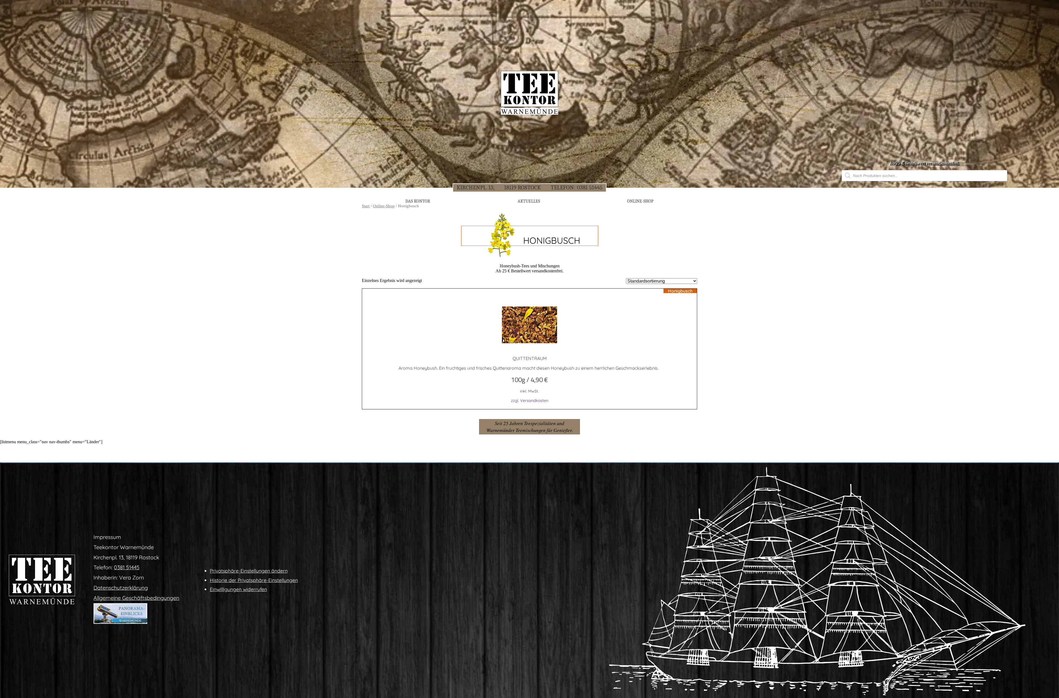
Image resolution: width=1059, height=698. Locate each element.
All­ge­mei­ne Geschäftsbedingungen (136, 598)
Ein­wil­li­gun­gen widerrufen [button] (238, 589)
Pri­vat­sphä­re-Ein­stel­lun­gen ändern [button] (249, 571)
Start (366, 206)
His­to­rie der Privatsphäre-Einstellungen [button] (254, 580)
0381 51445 (589, 187)
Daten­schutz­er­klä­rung (120, 587)
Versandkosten (534, 400)
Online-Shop (384, 206)
